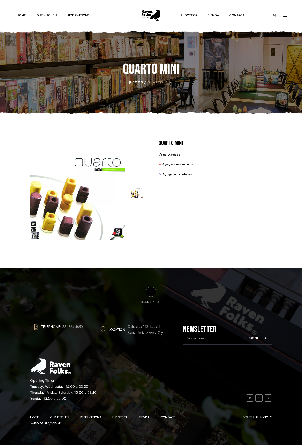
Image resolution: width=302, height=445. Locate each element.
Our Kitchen (46, 15)
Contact (236, 15)
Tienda (213, 15)
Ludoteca (189, 15)
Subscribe (253, 338)
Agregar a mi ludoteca (177, 174)
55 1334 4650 (72, 326)
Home (21, 15)
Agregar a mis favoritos (177, 164)
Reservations (78, 15)
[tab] (136, 192)
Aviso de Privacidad (45, 423)
